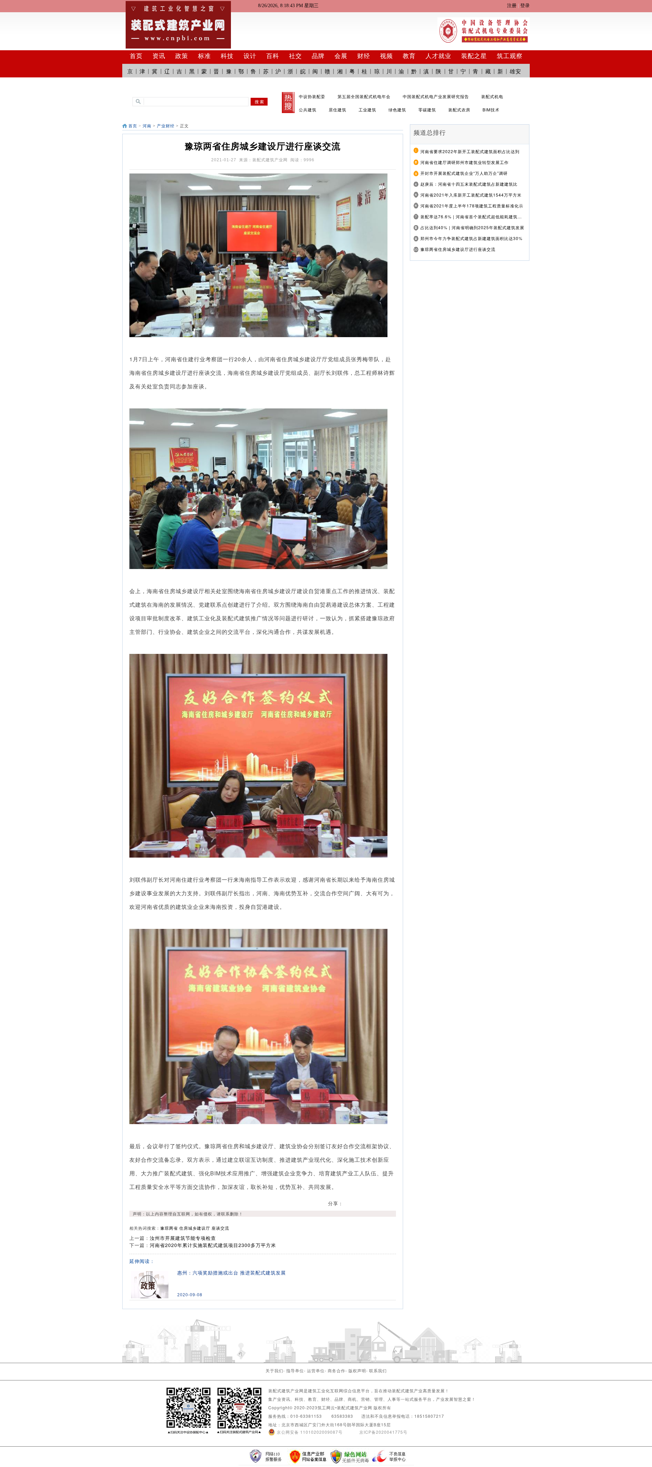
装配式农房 (459, 109)
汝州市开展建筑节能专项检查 (183, 1237)
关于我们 (274, 1370)
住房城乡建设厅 (194, 1228)
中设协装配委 (312, 96)
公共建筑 (307, 109)
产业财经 (166, 126)
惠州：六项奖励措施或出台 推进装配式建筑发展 (231, 1273)
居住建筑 (337, 109)
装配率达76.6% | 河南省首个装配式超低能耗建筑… (471, 216)
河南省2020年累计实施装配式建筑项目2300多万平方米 (213, 1245)
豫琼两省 (169, 1228)
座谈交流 (220, 1228)
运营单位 (316, 1370)
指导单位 (295, 1370)
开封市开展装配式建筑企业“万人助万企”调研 (464, 173)
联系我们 (378, 1370)
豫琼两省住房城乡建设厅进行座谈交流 (457, 249)
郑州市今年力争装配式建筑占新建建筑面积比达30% (471, 238)
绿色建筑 (397, 109)
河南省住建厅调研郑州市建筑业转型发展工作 (464, 162)
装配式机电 (492, 96)
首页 (132, 126)
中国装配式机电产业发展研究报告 (436, 96)
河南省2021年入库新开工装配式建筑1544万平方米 (471, 195)
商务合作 (336, 1370)
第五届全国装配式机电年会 (364, 96)
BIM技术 (491, 109)
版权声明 (357, 1370)
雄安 (515, 71)
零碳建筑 (427, 109)
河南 (147, 126)
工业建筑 (367, 109)
